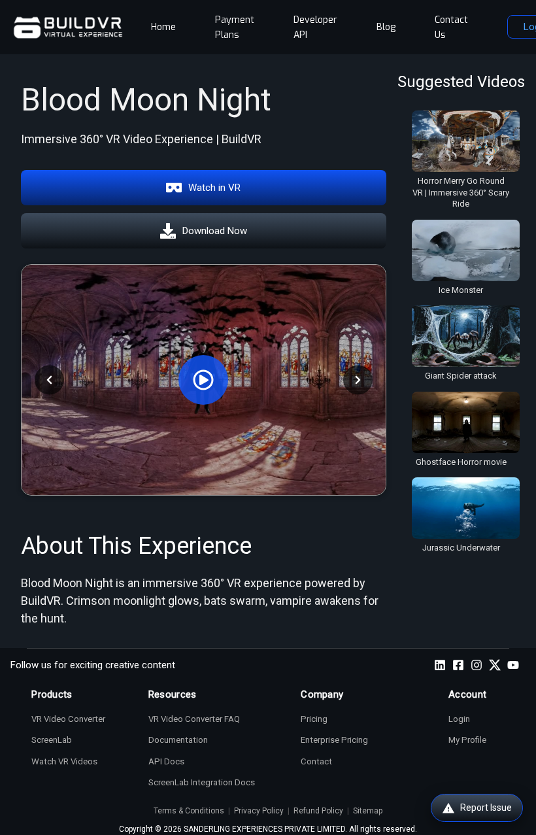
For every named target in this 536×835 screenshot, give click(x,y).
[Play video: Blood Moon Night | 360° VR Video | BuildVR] (204, 380)
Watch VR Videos (64, 761)
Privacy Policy (259, 810)
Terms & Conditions (189, 810)
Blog (386, 27)
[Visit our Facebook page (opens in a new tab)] (458, 665)
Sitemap (367, 810)
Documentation (178, 740)
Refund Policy (318, 810)
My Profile (467, 740)
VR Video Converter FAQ (194, 719)
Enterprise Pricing (334, 740)
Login (459, 719)
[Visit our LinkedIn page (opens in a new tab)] (440, 665)
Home (163, 27)
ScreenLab (51, 740)
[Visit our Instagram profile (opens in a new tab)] (476, 665)
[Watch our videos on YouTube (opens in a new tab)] (513, 665)
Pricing (314, 719)
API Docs (166, 761)
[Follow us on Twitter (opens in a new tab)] (495, 665)
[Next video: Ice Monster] (358, 379)
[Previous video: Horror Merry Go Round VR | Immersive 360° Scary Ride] (49, 379)
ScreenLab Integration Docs (201, 782)
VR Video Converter (68, 719)
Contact (316, 761)
